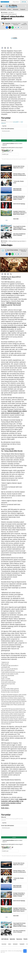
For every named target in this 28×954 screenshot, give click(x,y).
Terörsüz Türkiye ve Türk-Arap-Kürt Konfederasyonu (19, 174)
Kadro (9, 9)
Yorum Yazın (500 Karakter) (7, 128)
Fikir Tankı (10, 12)
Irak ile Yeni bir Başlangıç (19, 203)
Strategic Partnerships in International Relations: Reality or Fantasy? (19, 198)
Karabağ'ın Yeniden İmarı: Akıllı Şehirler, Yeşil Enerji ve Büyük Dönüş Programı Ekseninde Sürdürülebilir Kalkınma (19, 213)
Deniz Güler (16, 218)
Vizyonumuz (19, 939)
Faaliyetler (23, 9)
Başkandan (12, 939)
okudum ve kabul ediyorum (12, 144)
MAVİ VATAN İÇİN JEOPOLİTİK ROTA (17, 189)
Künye (14, 1)
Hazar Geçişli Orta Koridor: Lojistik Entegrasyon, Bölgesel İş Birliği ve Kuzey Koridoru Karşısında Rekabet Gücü (19, 228)
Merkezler (15, 9)
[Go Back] (25, 951)
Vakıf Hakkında (4, 939)
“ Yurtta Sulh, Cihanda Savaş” (18, 182)
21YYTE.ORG (4, 12)
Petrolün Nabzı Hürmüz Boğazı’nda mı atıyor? (18, 167)
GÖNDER (14, 140)
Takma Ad (3, 120)
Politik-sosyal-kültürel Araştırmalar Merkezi (17, 241)
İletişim (17, 1)
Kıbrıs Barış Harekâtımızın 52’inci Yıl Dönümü (19, 234)
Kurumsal (3, 9)
